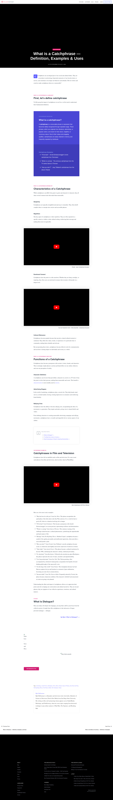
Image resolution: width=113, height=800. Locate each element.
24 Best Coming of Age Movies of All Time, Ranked (84, 781)
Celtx (45, 791)
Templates (19, 772)
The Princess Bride (47, 687)
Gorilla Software (47, 787)
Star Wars (76, 685)
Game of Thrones (66, 685)
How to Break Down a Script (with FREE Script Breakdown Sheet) (55, 768)
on (62, 64)
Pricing (96, 2)
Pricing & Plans (20, 785)
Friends (60, 685)
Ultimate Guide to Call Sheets (50, 765)
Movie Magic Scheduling (48, 784)
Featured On (19, 788)
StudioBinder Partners (21, 792)
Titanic (60, 687)
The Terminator (55, 687)
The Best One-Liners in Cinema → (52, 437)
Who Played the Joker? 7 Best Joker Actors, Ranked (84, 778)
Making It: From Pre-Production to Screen (79, 769)
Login (101, 2)
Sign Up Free (107, 2)
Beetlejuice (50, 685)
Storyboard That (47, 789)
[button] (56, 246)
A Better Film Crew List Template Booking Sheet (53, 775)
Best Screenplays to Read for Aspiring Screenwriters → (57, 439)
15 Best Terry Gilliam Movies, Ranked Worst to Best (84, 776)
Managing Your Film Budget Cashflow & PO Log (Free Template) (56, 773)
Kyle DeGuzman (53, 64)
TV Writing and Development (76, 767)
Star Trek (72, 685)
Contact (18, 794)
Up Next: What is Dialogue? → (70, 617)
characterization (38, 383)
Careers (18, 790)
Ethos (57, 685)
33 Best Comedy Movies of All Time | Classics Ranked (84, 783)
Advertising (38, 685)
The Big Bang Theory (38, 687)
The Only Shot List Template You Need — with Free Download (56, 771)
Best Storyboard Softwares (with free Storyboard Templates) (55, 778)
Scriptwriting (56, 49)
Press (18, 774)
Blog (18, 765)
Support (18, 767)
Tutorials (18, 769)
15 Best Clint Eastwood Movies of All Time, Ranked (84, 785)
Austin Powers (44, 685)
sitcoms (57, 383)
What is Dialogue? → (49, 435)
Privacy (18, 779)
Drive (54, 685)
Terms (18, 776)
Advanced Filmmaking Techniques (77, 765)
